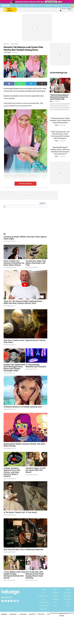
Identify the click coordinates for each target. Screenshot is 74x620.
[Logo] (5, 5)
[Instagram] (63, 9)
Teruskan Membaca (25, 183)
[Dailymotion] (61, 11)
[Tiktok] (67, 9)
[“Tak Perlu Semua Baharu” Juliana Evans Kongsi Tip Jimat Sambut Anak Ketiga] (60, 85)
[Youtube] (15, 601)
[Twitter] (65, 9)
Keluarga (6, 44)
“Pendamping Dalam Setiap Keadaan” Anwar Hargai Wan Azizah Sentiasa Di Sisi (60, 120)
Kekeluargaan (14, 44)
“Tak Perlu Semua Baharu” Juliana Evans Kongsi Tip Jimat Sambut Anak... (59, 97)
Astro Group (61, 615)
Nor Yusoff (8, 52)
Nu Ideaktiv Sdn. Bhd (63, 613)
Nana (51, 101)
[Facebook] (61, 9)
